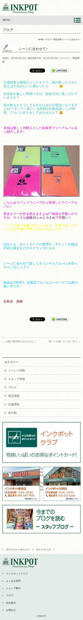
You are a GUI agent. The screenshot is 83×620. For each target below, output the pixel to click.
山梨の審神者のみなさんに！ (19, 341)
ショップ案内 (13, 588)
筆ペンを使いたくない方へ (65, 341)
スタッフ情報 (16, 379)
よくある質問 (13, 580)
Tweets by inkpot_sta (41, 472)
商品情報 (13, 395)
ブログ (12, 387)
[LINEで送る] (59, 70)
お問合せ (11, 610)
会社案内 (11, 602)
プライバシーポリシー (18, 549)
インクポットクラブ (17, 573)
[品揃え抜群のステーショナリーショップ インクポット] (20, 9)
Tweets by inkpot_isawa (41, 486)
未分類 (12, 412)
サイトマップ (43, 549)
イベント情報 (16, 370)
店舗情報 (13, 404)
